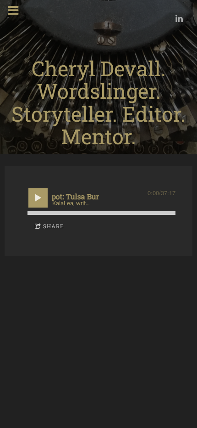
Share (53, 226)
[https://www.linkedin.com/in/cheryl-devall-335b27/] (179, 18)
